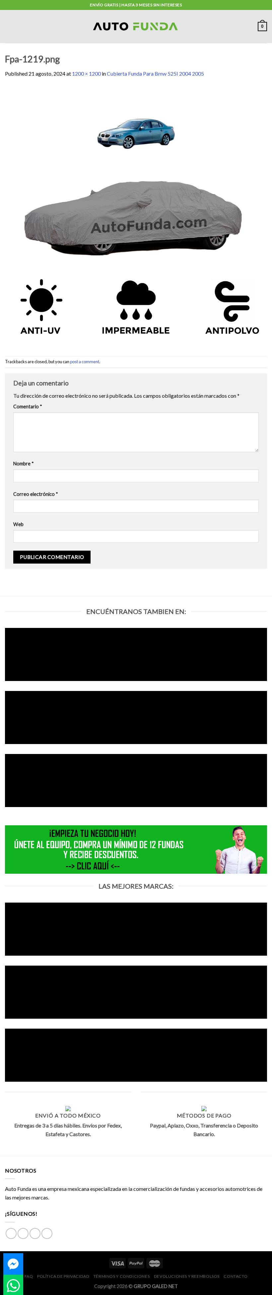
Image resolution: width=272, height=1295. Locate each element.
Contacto (235, 1276)
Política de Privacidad (63, 1276)
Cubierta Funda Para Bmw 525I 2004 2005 (155, 73)
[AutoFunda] (136, 26)
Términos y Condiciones (122, 1276)
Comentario (27, 406)
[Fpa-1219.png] (136, 216)
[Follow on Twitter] (35, 1233)
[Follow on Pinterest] (46, 1233)
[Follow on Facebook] (11, 1233)
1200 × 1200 (86, 73)
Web (18, 524)
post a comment (84, 361)
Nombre (23, 463)
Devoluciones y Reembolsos (187, 1276)
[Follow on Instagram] (23, 1233)
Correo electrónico (35, 494)
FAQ (29, 1276)
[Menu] (9, 26)
